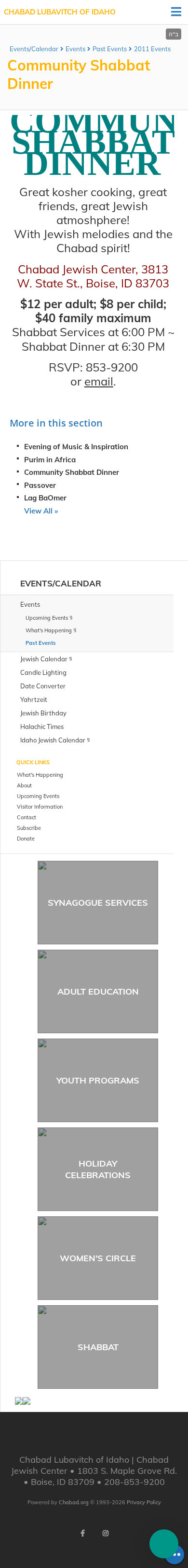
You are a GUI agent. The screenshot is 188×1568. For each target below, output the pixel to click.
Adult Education (98, 991)
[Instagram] (105, 1533)
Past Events (110, 49)
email (98, 381)
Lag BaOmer (45, 497)
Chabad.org (74, 1502)
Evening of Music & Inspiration (76, 446)
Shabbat (98, 1347)
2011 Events (152, 49)
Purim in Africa (50, 459)
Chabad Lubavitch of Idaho (60, 11)
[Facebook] (82, 1533)
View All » (41, 510)
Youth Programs (97, 1080)
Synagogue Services (98, 902)
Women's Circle (98, 1258)
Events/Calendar (34, 49)
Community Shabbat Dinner (71, 472)
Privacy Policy (144, 1502)
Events (75, 49)
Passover (40, 485)
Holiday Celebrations (98, 1169)
